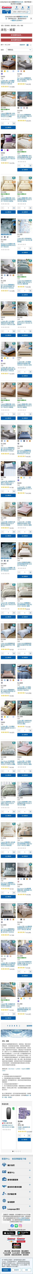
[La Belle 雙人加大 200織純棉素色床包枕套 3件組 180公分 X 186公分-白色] (10, 358)
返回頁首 (29, 1026)
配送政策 (26, 1255)
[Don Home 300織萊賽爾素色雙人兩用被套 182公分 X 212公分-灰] (18, 879)
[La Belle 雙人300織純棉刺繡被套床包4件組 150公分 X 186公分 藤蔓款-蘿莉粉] (10, 956)
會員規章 (7, 1255)
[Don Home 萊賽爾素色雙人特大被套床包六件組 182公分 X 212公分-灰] (18, 441)
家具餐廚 (7, 25)
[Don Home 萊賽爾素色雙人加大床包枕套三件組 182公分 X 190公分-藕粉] (10, 275)
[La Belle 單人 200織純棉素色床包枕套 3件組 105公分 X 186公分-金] (5, 71)
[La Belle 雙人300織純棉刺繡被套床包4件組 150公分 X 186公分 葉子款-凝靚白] (18, 919)
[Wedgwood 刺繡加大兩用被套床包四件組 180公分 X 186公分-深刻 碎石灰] (5, 237)
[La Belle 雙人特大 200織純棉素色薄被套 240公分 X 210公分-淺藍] (24, 998)
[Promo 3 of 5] (16, 1151)
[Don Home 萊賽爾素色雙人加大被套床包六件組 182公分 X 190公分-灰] (2, 919)
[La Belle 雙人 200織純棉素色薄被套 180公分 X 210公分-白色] (10, 717)
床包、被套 (20, 25)
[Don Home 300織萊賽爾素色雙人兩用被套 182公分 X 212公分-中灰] (30, 879)
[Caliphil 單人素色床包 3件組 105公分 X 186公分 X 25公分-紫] (8, 150)
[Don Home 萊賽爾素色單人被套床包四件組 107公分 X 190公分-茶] (13, 680)
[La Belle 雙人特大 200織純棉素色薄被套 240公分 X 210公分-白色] (27, 998)
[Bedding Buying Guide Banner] (16, 1033)
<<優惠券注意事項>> (16, 20)
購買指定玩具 (19, 2)
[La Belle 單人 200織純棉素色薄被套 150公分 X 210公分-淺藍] (24, 478)
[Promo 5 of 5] (20, 1151)
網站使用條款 (16, 1251)
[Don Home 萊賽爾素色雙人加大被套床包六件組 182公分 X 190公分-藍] (5, 919)
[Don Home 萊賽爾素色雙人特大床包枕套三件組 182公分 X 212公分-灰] (2, 441)
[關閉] (31, 19)
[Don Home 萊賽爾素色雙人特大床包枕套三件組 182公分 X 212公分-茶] (8, 441)
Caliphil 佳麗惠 (25, 1069)
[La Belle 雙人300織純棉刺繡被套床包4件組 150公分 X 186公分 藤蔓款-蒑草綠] (5, 956)
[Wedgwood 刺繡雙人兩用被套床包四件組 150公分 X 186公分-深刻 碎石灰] (5, 561)
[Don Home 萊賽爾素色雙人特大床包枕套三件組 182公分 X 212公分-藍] (5, 441)
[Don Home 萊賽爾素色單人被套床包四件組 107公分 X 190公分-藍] (5, 680)
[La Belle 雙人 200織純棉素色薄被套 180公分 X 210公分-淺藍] (8, 717)
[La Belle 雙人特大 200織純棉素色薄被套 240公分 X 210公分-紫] (18, 1001)
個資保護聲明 (25, 1253)
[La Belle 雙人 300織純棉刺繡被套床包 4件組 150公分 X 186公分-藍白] (18, 680)
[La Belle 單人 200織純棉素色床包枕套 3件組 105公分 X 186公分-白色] (10, 71)
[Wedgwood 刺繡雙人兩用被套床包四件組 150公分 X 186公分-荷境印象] (8, 561)
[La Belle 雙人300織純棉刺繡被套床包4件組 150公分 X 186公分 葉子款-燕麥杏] (24, 919)
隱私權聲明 (25, 1251)
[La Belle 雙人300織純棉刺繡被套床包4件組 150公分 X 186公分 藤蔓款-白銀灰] (2, 956)
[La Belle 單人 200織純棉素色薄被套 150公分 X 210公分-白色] (27, 478)
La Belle (18, 1069)
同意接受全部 (6, 1270)
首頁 (2, 25)
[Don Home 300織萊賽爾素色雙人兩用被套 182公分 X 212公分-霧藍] (24, 879)
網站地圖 (7, 1251)
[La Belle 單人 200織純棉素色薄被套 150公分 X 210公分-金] (21, 478)
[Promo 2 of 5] (14, 1151)
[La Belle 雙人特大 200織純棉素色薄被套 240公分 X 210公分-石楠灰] (18, 998)
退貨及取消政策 (17, 1255)
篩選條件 (22, 45)
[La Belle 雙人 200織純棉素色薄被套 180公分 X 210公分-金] (5, 717)
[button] (28, 11)
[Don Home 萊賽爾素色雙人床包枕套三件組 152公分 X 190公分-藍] (18, 71)
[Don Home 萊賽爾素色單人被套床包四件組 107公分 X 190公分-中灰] (2, 683)
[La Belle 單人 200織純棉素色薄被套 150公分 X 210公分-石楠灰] (18, 478)
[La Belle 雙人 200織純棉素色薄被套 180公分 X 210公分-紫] (2, 720)
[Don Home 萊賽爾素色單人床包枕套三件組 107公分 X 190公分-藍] (21, 108)
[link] (8, 69)
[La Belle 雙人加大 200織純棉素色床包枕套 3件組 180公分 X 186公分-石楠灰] (2, 358)
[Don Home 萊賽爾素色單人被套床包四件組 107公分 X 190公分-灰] (2, 680)
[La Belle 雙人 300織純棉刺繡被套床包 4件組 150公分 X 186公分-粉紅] (21, 680)
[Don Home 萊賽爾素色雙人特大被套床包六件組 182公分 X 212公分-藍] (21, 441)
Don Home (11, 1069)
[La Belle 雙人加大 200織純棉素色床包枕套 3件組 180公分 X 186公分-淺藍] (8, 358)
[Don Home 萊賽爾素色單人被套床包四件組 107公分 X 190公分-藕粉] (10, 680)
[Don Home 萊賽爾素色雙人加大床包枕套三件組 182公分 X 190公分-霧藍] (8, 275)
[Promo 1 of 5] (12, 1151)
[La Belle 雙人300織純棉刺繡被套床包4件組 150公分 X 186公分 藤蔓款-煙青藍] (8, 956)
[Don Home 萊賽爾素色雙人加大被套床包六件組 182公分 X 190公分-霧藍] (8, 919)
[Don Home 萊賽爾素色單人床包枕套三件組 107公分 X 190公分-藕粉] (24, 108)
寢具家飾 (13, 25)
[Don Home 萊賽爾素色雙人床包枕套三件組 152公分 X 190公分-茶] (24, 71)
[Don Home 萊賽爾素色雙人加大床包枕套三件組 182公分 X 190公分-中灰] (2, 278)
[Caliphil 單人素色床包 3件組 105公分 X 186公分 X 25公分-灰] (5, 150)
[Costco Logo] (7, 7)
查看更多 (16, 1270)
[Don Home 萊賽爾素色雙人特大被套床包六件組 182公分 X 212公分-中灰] (18, 444)
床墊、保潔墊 (8, 1097)
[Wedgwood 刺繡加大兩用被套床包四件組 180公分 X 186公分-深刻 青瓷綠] (2, 237)
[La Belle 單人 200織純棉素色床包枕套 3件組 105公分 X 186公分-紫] (2, 74)
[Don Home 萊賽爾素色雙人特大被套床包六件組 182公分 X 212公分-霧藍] (24, 441)
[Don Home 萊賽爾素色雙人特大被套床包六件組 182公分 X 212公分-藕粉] (27, 441)
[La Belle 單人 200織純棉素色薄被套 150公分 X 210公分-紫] (18, 480)
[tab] (16, 1164)
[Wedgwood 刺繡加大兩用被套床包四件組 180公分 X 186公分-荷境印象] (8, 237)
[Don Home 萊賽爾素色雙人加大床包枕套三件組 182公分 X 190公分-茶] (13, 275)
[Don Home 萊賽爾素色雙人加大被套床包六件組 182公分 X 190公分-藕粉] (10, 919)
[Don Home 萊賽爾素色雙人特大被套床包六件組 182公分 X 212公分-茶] (30, 441)
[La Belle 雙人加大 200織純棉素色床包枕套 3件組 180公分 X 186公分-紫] (2, 361)
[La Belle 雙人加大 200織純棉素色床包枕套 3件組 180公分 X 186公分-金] (5, 358)
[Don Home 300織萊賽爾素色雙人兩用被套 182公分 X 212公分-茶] (27, 879)
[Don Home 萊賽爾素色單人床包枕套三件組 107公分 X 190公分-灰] (18, 108)
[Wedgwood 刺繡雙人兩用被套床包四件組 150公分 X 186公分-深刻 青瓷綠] (2, 561)
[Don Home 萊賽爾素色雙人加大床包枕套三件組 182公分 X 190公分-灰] (2, 275)
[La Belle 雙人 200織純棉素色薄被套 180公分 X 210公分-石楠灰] (2, 717)
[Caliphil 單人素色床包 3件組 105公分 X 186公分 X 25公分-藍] (2, 150)
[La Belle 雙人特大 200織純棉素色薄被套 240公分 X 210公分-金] (21, 998)
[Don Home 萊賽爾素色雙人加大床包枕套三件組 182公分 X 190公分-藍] (5, 275)
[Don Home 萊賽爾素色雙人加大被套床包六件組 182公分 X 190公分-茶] (13, 919)
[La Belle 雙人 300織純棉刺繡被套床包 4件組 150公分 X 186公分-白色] (24, 680)
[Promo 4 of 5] (18, 1151)
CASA (3, 1070)
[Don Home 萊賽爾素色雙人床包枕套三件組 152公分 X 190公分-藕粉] (21, 71)
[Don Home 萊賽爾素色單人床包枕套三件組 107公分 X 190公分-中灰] (27, 108)
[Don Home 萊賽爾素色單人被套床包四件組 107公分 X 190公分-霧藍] (8, 680)
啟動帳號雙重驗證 (25, 1220)
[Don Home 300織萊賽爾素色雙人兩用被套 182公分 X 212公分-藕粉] (18, 882)
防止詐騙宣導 (22, 1218)
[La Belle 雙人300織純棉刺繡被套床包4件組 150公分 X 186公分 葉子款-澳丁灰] (21, 919)
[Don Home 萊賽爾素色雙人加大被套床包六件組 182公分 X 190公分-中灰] (2, 922)
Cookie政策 (7, 1253)
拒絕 (26, 1270)
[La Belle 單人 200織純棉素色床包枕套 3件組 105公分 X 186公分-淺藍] (8, 71)
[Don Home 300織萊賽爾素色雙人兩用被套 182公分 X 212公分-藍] (21, 879)
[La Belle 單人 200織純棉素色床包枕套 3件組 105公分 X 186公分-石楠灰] (2, 71)
